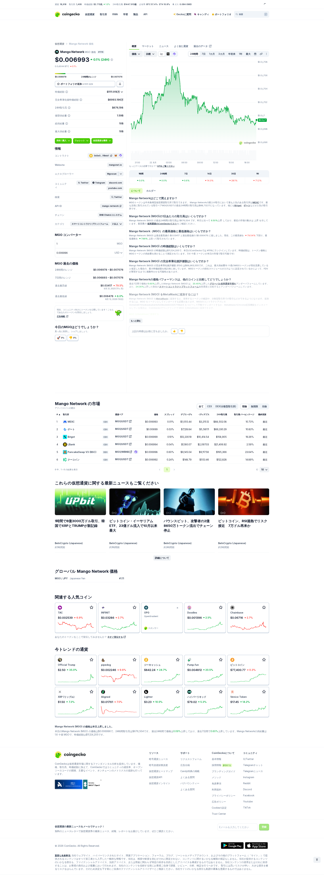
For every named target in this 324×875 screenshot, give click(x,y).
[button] (115, 165)
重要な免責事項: (63, 855)
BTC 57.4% (152, 4)
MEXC (256, 202)
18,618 (63, 4)
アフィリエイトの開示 (65, 408)
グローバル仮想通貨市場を (223, 283)
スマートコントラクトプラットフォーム (179, 286)
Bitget (237, 205)
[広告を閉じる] (177, 608)
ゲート (247, 205)
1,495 (79, 4)
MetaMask (162, 298)
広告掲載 (61, 316)
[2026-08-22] (255, 54)
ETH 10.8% (164, 4)
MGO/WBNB (122, 451)
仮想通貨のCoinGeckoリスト (162, 223)
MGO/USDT (121, 421)
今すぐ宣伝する (115, 637)
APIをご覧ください (166, 166)
